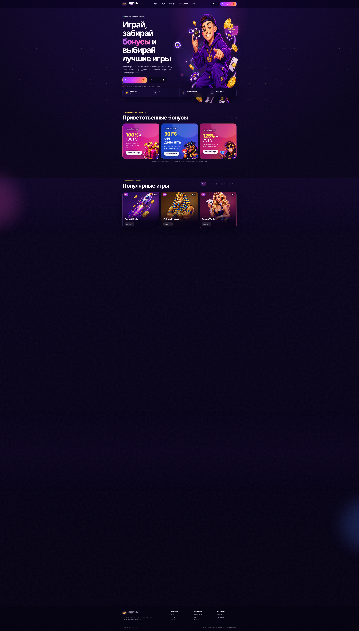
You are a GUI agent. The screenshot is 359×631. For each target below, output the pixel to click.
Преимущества (183, 4)
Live (225, 184)
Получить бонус (134, 153)
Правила (196, 619)
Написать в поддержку (133, 573)
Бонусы (163, 4)
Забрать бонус (210, 152)
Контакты (219, 614)
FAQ (193, 4)
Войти (215, 4)
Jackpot (232, 184)
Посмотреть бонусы (188, 476)
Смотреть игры (158, 80)
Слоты (218, 184)
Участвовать (134, 319)
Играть (129, 224)
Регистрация (228, 4)
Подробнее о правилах (226, 593)
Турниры (172, 4)
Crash (210, 184)
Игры (155, 4)
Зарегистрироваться (134, 80)
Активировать (171, 153)
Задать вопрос (221, 617)
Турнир (173, 619)
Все (203, 184)
